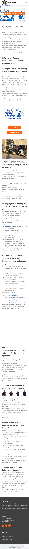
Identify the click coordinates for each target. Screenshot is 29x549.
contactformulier (6, 481)
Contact (4, 516)
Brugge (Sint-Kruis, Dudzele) (18, 297)
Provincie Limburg (5, 540)
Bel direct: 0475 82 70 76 (10, 489)
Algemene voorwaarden (21, 546)
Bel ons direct (14, 127)
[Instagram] (9, 525)
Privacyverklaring (12, 547)
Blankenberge (14, 302)
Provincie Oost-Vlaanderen (7, 536)
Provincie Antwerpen (6, 534)
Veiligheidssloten (9, 226)
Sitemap (18, 547)
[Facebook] (3, 525)
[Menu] (26, 2)
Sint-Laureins (14, 301)
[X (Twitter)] (6, 525)
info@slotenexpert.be (9, 520)
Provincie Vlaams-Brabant (7, 539)
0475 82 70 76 (20, 476)
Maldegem (14, 299)
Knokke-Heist (14, 295)
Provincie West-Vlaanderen (7, 537)
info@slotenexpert (18, 478)
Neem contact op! (14, 132)
